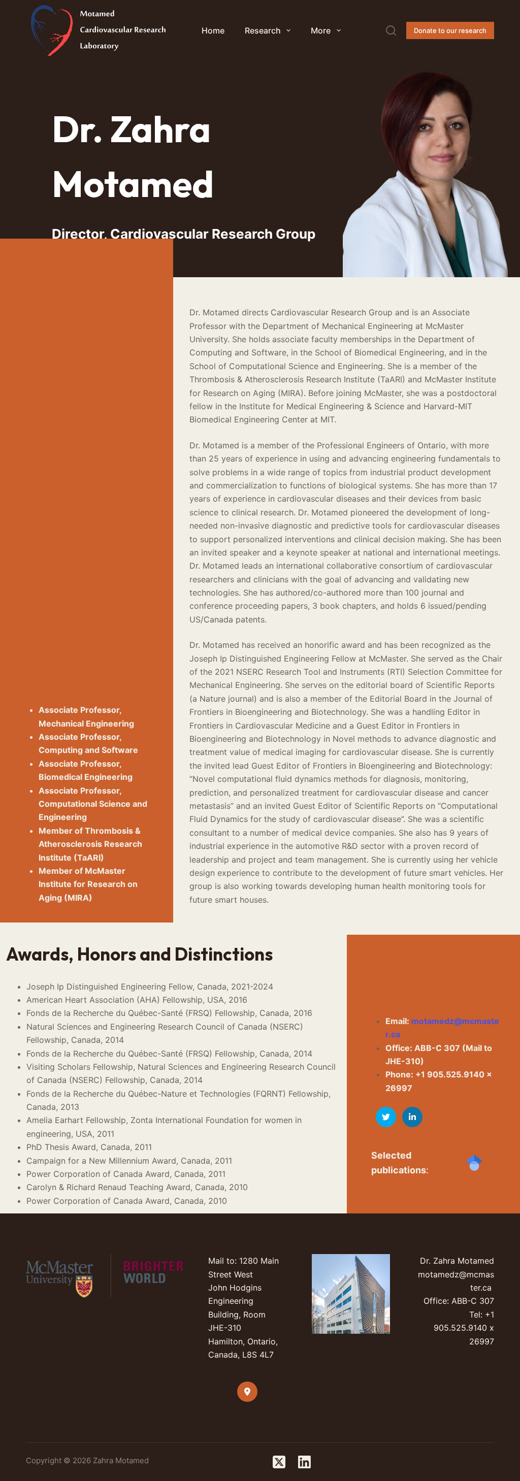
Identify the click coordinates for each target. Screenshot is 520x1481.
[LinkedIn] (304, 1462)
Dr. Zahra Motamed (457, 1261)
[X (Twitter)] (279, 1462)
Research (263, 30)
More (321, 30)
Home (213, 30)
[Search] (391, 30)
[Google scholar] (474, 1162)
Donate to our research (450, 30)
